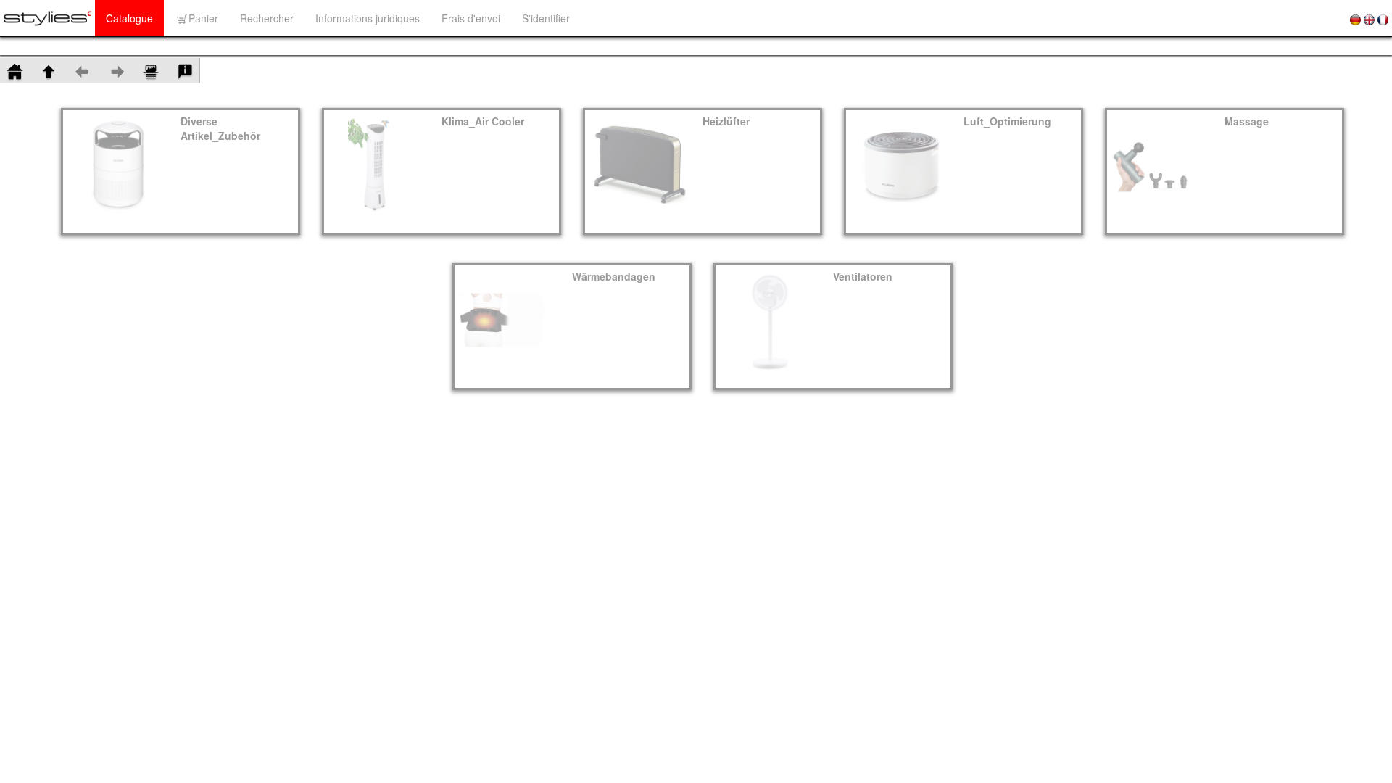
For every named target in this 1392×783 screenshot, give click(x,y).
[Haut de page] (48, 70)
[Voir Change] (150, 70)
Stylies (100, 45)
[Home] (14, 70)
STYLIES (40, 45)
